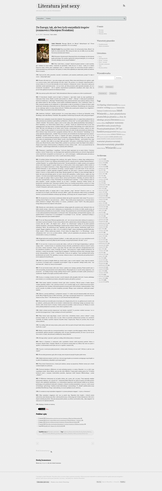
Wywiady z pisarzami (53, 431)
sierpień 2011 (102, 247)
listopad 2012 (102, 221)
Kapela (85, 431)
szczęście (106, 137)
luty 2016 (101, 183)
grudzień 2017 (102, 168)
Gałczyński (75, 431)
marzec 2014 (102, 203)
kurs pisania (115, 114)
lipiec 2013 (102, 210)
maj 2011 (101, 252)
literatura (115, 119)
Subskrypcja (109, 87)
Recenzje (101, 30)
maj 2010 (101, 274)
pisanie (106, 128)
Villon (74, 433)
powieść (113, 131)
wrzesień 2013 (102, 206)
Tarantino (70, 433)
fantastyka (120, 108)
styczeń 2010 (102, 282)
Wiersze (103, 148)
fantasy (99, 111)
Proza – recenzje (103, 62)
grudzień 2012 (102, 219)
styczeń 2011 (102, 260)
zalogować (44, 463)
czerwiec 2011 (102, 250)
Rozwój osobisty (103, 67)
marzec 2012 (102, 236)
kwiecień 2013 (102, 214)
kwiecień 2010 (102, 276)
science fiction (116, 134)
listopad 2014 (102, 195)
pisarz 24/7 (115, 128)
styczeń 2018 (102, 166)
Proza (100, 56)
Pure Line (99, 482)
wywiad (79, 433)
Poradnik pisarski (103, 44)
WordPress (122, 482)
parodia (58, 433)
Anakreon (65, 431)
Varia (100, 66)
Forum (100, 87)
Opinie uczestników (104, 46)
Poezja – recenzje (103, 60)
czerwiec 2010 (102, 272)
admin (55, 34)
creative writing (103, 107)
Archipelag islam (104, 105)
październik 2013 (103, 205)
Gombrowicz (107, 111)
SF (98, 137)
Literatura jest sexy (59, 6)
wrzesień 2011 (102, 245)
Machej (89, 431)
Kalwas (108, 114)
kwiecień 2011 (102, 254)
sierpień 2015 (102, 186)
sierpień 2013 (102, 208)
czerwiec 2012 (102, 230)
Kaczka (81, 431)
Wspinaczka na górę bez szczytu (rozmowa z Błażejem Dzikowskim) (63, 418)
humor (114, 111)
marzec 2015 (102, 192)
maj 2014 (101, 201)
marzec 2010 (102, 278)
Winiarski (110, 147)
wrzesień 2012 (102, 225)
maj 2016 (101, 181)
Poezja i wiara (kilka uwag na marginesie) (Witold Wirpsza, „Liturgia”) (63, 420)
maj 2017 (101, 170)
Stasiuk (101, 137)
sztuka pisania (114, 137)
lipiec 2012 (102, 228)
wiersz (99, 148)
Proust (118, 132)
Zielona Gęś (85, 433)
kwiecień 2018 (102, 161)
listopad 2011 (102, 241)
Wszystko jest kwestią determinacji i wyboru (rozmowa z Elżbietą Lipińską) (65, 424)
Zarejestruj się (102, 93)
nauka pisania (110, 126)
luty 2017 (101, 175)
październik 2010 (103, 265)
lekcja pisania (109, 116)
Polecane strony (103, 33)
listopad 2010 (102, 263)
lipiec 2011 (102, 249)
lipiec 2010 (102, 271)
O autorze (48, 18)
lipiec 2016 (102, 177)
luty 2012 (101, 238)
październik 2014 (103, 197)
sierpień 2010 (102, 269)
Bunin (70, 431)
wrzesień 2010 (102, 267)
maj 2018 (101, 159)
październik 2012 (103, 223)
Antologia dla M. (103, 58)
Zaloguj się (113, 93)
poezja (107, 132)
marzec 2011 (102, 256)
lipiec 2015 (102, 188)
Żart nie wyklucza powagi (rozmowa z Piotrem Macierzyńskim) (62, 422)
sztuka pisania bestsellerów (115, 138)
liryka (118, 117)
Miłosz (103, 123)
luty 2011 (101, 258)
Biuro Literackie (121, 105)
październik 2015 (103, 184)
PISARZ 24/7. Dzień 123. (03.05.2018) (53, 426)
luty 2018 (101, 164)
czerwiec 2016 (102, 179)
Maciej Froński (46, 433)
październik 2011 (103, 243)
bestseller (114, 105)
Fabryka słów (113, 107)
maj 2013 (101, 212)
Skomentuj (46, 34)
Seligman (123, 134)
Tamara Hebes (63, 433)
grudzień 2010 (102, 261)
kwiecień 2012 (102, 234)
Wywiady (101, 32)
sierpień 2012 (102, 227)
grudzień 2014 (102, 194)
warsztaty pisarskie (114, 144)
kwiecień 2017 (102, 172)
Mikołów (53, 433)
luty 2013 (101, 216)
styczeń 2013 (102, 217)
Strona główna (40, 18)
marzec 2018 (102, 162)
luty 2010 (101, 280)
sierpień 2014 (102, 199)
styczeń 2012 (102, 239)
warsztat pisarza (104, 141)
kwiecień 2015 (102, 190)
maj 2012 (101, 232)
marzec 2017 (102, 173)
